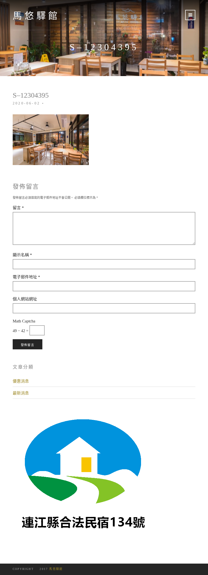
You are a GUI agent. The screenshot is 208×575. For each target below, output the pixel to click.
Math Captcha (24, 321)
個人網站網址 (25, 299)
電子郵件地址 (26, 277)
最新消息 (21, 393)
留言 (18, 208)
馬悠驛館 (36, 15)
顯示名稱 (22, 255)
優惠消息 (21, 381)
